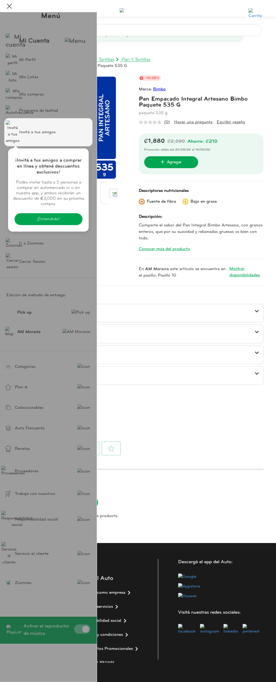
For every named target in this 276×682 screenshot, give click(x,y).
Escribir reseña (231, 122)
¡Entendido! (48, 219)
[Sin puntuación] (151, 122)
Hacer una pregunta (193, 122)
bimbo (159, 89)
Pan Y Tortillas (135, 59)
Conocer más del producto (164, 249)
